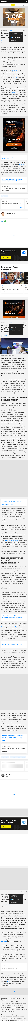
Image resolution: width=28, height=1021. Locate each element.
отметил (21, 164)
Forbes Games (8, 5)
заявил (13, 92)
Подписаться (6, 257)
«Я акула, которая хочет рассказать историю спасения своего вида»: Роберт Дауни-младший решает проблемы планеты (12, 644)
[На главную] (4, 1)
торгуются (15, 968)
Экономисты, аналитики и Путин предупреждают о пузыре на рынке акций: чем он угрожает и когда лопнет (12, 503)
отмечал (15, 77)
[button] (26, 2)
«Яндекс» (17, 627)
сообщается (18, 63)
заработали (15, 70)
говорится (4, 933)
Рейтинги (18, 5)
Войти (19, 1)
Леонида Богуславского (11, 540)
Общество (4, 285)
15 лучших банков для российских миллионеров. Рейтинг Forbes (12, 180)
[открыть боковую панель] (23, 2)
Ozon (2, 627)
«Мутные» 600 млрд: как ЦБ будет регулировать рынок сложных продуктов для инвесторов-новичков (12, 617)
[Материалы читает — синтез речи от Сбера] (22, 30)
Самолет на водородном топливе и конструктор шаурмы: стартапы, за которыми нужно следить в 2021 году (12, 738)
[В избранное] (26, 30)
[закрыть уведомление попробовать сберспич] (22, 34)
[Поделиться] (24, 30)
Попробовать (13, 40)
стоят (8, 973)
